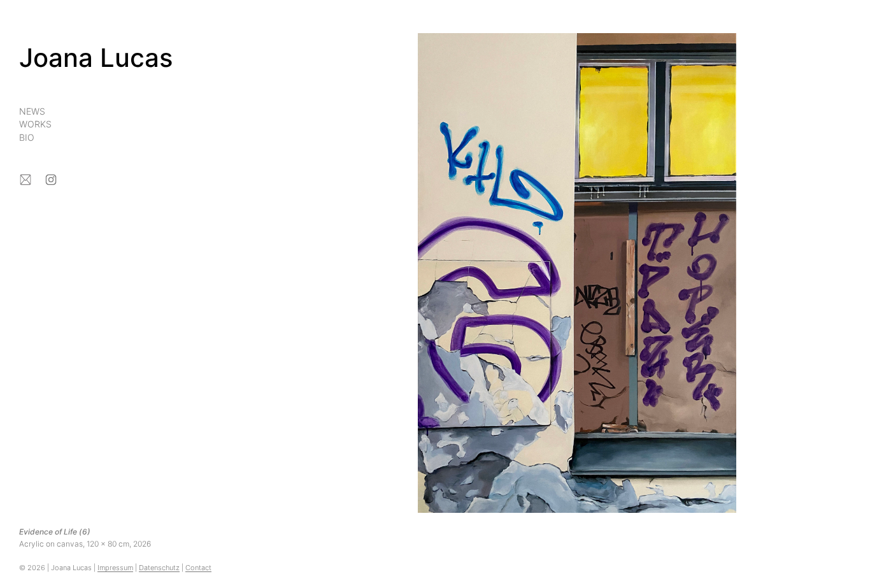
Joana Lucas (96, 57)
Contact (198, 567)
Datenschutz (159, 567)
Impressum (115, 567)
